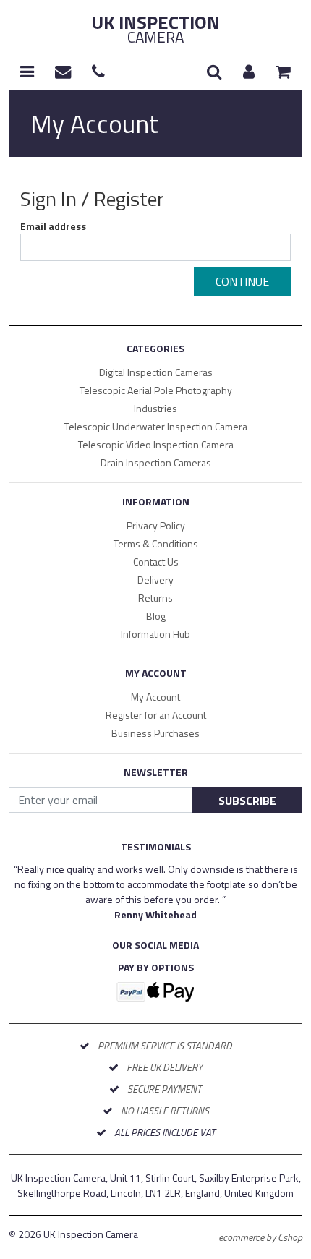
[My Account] (249, 72)
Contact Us (156, 561)
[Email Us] (63, 72)
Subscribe (247, 800)
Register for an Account (156, 714)
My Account (155, 696)
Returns (155, 597)
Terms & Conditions (156, 543)
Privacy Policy (156, 525)
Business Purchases (155, 733)
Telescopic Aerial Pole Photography (156, 390)
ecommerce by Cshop (260, 1237)
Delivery (155, 579)
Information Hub (155, 633)
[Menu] (27, 72)
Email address (53, 226)
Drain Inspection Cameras (156, 462)
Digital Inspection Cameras (156, 372)
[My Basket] (283, 72)
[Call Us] (98, 72)
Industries (155, 408)
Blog (156, 615)
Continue (242, 281)
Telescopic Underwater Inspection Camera (155, 426)
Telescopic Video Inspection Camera (156, 444)
